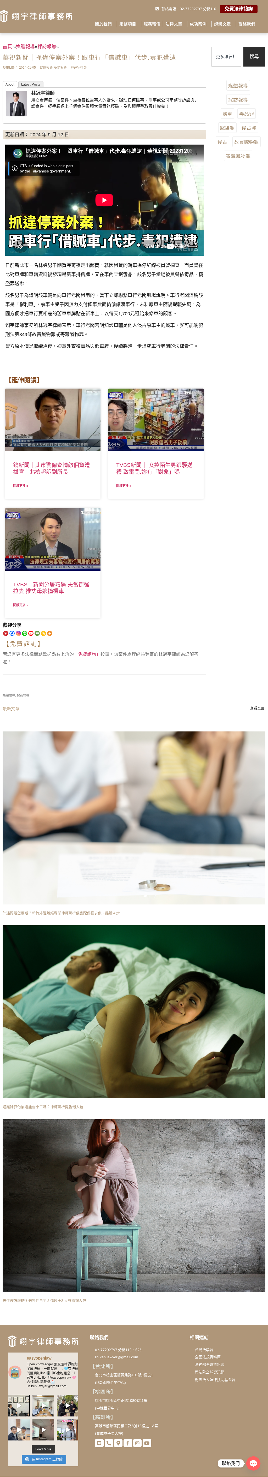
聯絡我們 (246, 24)
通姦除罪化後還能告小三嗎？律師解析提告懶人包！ (45, 1106)
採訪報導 (238, 99)
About (9, 84)
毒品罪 (246, 113)
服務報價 (152, 24)
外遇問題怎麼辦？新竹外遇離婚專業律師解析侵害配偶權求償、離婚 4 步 (61, 912)
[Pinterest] (5, 633)
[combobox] (226, 57)
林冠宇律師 (43, 93)
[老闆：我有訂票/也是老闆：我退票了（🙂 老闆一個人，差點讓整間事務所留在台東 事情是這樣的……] (67, 1429)
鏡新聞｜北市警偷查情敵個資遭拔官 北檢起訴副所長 (51, 468)
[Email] (37, 633)
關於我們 (103, 24)
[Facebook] (12, 633)
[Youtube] (31, 633)
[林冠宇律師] (16, 114)
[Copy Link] (43, 633)
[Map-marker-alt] (118, 1443)
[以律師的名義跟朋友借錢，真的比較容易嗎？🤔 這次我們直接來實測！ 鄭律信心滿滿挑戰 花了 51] (19, 1405)
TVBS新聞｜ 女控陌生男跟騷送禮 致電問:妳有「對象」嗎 (154, 468)
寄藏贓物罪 (238, 155)
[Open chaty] (253, 1463)
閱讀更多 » (20, 486)
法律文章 (173, 24)
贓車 (227, 113)
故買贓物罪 (246, 141)
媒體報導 (238, 85)
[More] (49, 633)
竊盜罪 (227, 127)
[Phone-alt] (109, 1443)
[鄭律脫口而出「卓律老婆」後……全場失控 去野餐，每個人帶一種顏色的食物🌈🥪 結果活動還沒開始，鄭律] (67, 1405)
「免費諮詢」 (87, 654)
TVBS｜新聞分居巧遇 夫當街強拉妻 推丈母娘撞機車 (51, 587)
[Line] (24, 633)
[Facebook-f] (128, 1443)
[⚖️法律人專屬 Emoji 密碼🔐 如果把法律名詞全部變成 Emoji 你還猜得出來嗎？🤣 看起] (43, 1405)
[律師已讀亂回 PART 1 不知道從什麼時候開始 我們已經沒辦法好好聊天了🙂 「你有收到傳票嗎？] (19, 1429)
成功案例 (198, 24)
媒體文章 (222, 24)
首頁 (7, 46)
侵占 (222, 141)
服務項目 (127, 24)
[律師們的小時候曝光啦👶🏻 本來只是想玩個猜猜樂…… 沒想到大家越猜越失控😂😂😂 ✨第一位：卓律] (43, 1429)
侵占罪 (249, 127)
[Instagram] (18, 633)
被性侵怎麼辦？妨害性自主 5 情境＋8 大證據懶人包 (44, 1300)
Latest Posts (31, 84)
